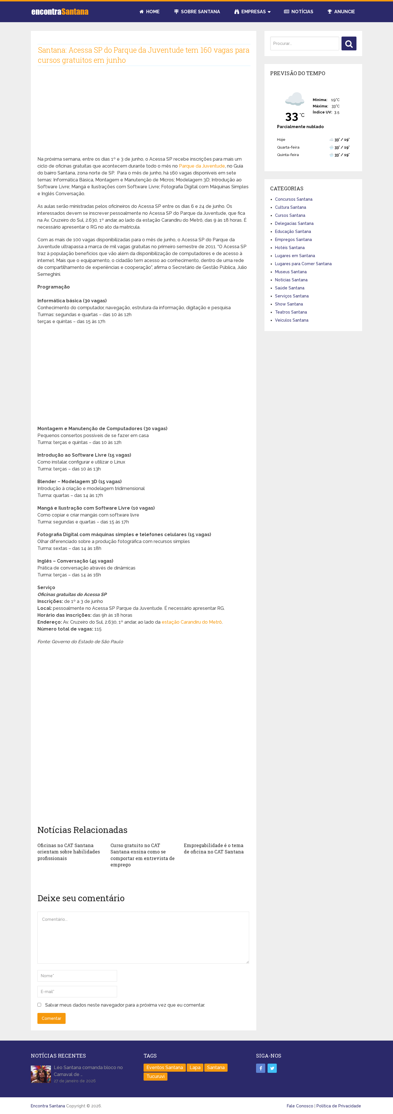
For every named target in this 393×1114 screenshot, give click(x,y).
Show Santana (289, 304)
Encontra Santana (48, 1106)
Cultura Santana (290, 207)
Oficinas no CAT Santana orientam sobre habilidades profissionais (68, 851)
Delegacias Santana (294, 223)
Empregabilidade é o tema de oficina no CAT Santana (214, 848)
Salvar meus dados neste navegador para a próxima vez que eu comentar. (125, 1005)
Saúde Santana (289, 288)
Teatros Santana (291, 312)
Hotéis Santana (290, 247)
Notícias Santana (291, 280)
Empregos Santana (293, 239)
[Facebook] (260, 1068)
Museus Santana (291, 272)
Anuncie (344, 11)
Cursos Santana (290, 215)
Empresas (253, 11)
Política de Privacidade (338, 1106)
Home (152, 11)
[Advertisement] (143, 115)
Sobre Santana (200, 11)
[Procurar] (349, 43)
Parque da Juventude (202, 166)
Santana (216, 1067)
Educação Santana (293, 231)
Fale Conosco (300, 1106)
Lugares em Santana (295, 255)
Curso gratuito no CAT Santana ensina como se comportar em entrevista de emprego (142, 855)
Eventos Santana (164, 1067)
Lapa (195, 1067)
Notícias (301, 11)
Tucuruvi (155, 1076)
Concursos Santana (293, 199)
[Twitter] (272, 1068)
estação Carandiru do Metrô (192, 622)
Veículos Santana (291, 320)
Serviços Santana (292, 296)
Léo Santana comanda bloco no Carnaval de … (88, 1071)
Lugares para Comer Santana (303, 263)
